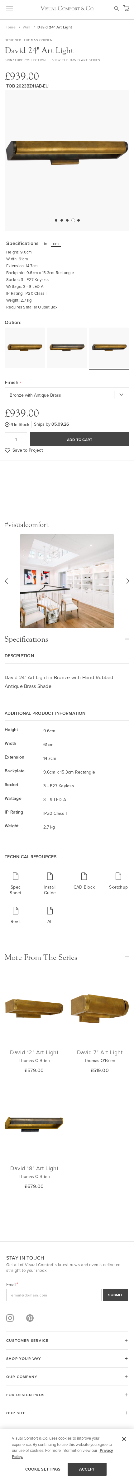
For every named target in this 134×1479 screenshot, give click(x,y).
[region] (67, 1454)
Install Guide (50, 889)
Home (11, 27)
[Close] (124, 1439)
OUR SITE (16, 1413)
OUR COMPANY (21, 1376)
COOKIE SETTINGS (43, 1469)
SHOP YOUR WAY (23, 1358)
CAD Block (84, 887)
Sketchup (118, 887)
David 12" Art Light (34, 1052)
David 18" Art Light (34, 1168)
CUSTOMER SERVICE (27, 1340)
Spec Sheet (15, 889)
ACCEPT (87, 1469)
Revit (16, 921)
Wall (27, 27)
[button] (56, 220)
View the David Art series (76, 60)
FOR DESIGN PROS (25, 1394)
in (46, 243)
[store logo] (67, 8)
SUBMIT (115, 1294)
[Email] (67, 1295)
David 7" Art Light (100, 1052)
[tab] (67, 636)
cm (56, 243)
